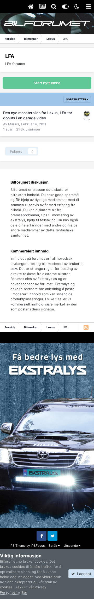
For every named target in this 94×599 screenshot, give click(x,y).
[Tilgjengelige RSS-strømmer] (86, 327)
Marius (13, 124)
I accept (83, 573)
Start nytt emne (47, 83)
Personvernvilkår (13, 592)
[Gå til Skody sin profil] (87, 113)
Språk (53, 546)
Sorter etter (76, 99)
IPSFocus (38, 546)
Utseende (71, 546)
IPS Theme (18, 546)
